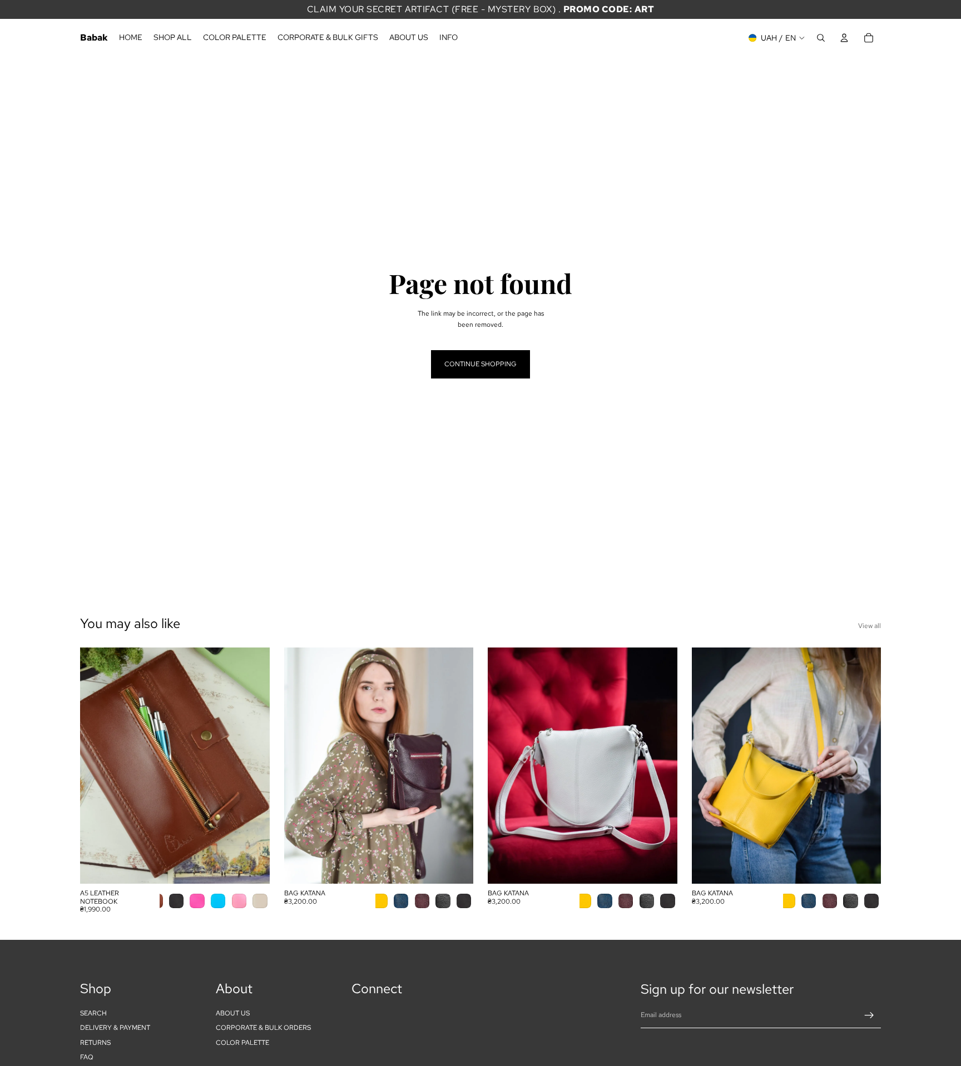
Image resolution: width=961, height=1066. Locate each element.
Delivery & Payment (115, 1028)
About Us (233, 1013)
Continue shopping (480, 364)
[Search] (821, 38)
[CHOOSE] (252, 866)
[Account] (844, 38)
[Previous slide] (96, 765)
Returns (95, 1042)
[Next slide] (253, 765)
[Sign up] (869, 1015)
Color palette (242, 1042)
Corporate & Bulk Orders (263, 1028)
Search (93, 1013)
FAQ (86, 1057)
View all (869, 625)
